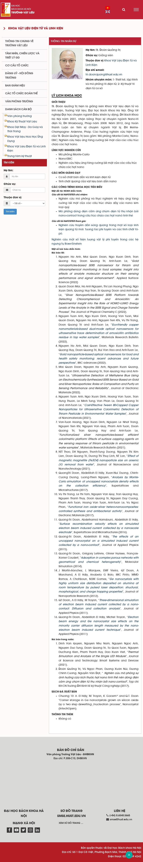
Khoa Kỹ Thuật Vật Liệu (22, 121)
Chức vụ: (10, 184)
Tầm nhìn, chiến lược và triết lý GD (22, 55)
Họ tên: (8, 170)
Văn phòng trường (19, 101)
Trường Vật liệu (22, 13)
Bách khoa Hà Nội (21, 9)
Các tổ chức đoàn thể (21, 93)
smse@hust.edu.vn (121, 819)
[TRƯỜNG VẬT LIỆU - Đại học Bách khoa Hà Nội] (5, 10)
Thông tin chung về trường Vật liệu (19, 43)
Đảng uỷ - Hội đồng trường (19, 75)
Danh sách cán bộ (18, 109)
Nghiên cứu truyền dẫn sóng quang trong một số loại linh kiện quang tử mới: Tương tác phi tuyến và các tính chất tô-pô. (98, 229)
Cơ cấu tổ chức (17, 65)
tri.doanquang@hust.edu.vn (104, 74)
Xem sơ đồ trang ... (71, 823)
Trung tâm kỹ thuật (19, 156)
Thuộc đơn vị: (13, 197)
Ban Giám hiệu (15, 85)
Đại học (15, 6)
